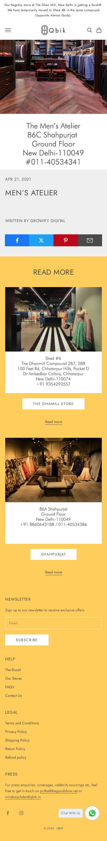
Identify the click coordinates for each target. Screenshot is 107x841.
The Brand (13, 669)
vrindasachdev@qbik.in (23, 796)
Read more (53, 421)
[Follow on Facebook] (7, 813)
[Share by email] (90, 240)
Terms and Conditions (22, 723)
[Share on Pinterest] (66, 240)
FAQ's (9, 687)
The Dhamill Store (53, 403)
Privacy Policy (16, 731)
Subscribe (27, 640)
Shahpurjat (53, 554)
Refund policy (15, 757)
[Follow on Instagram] (21, 813)
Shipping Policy (17, 740)
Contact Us (13, 695)
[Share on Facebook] (17, 240)
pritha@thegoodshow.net (59, 790)
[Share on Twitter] (41, 240)
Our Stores (13, 678)
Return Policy (15, 748)
